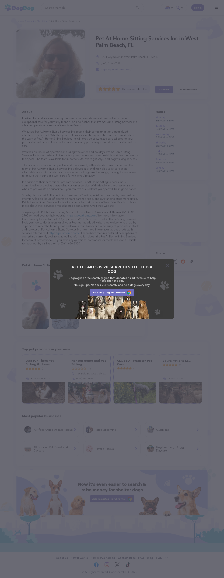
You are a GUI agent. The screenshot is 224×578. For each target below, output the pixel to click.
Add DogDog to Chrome (109, 292)
